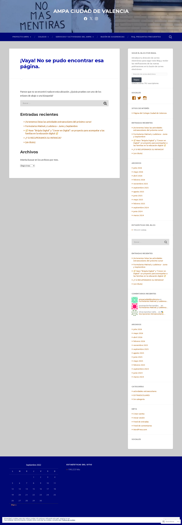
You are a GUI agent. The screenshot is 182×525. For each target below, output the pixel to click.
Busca (170, 37)
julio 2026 (137, 168)
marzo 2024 (138, 215)
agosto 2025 (138, 192)
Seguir (137, 80)
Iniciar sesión (139, 418)
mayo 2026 (138, 172)
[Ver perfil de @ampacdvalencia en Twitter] (139, 98)
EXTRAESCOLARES (141, 395)
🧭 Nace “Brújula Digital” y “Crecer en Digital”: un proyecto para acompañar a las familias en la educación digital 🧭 (150, 142)
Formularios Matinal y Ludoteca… (153, 301)
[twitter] (91, 18)
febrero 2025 (139, 203)
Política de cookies (68, 520)
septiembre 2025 (141, 188)
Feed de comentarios (142, 426)
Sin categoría (138, 399)
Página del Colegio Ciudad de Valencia (150, 113)
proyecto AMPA (21, 37)
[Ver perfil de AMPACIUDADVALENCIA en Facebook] (134, 98)
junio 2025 (138, 196)
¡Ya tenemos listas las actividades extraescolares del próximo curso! (58, 122)
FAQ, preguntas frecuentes (146, 37)
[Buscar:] (64, 103)
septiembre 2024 (141, 207)
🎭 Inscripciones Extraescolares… (152, 313)
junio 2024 (138, 211)
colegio (42, 37)
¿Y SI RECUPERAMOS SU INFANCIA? (43, 138)
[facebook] (86, 18)
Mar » (13, 505)
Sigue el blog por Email (144, 53)
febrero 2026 (139, 180)
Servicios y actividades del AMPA (73, 37)
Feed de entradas (141, 422)
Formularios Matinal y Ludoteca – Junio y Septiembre (51, 126)
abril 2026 (137, 176)
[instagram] (96, 18)
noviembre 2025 (140, 184)
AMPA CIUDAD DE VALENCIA (91, 11)
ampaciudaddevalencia (149, 299)
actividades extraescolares (144, 391)
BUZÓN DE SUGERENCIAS (113, 37)
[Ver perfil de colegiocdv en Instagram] (145, 98)
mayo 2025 (138, 200)
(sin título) (30, 142)
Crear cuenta (138, 414)
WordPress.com (140, 429)
